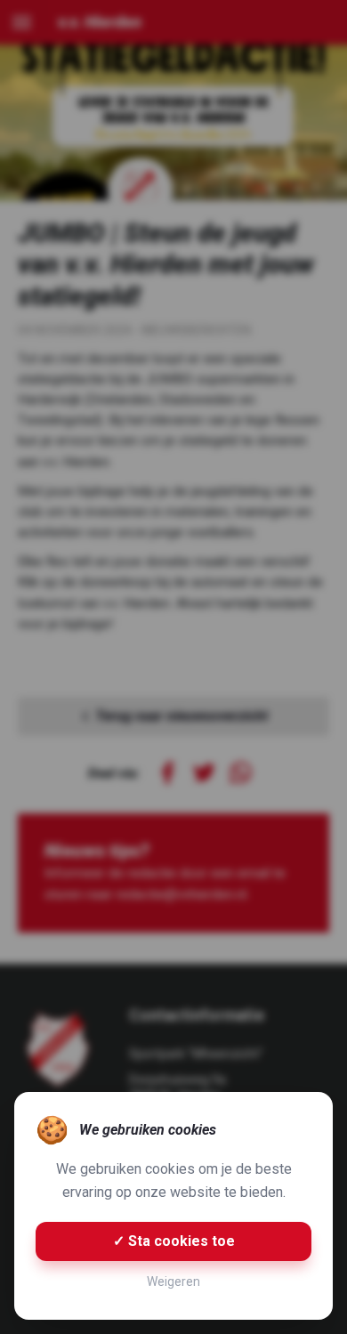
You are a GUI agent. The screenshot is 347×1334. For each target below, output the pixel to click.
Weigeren (173, 1281)
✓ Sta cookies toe (174, 1241)
